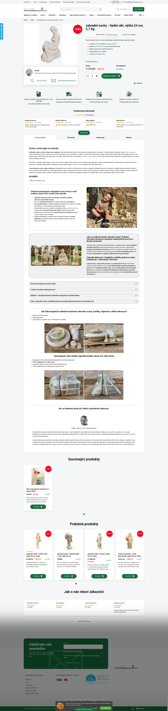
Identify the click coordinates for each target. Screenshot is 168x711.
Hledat (100, 9)
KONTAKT (68, 701)
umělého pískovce (111, 44)
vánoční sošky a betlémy (89, 156)
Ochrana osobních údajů (83, 2)
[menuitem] (31, 15)
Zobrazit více (84, 133)
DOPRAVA (88, 701)
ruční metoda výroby (100, 46)
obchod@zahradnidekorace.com (67, 80)
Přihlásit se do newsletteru (72, 662)
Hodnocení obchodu (54, 2)
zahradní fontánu (78, 164)
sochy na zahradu (130, 152)
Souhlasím (106, 708)
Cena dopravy (43, 2)
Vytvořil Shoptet (126, 708)
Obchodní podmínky (68, 2)
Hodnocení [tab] (100, 137)
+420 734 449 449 (41, 80)
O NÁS (78, 701)
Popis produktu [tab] (40, 137)
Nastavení (94, 708)
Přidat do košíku (109, 76)
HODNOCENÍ (99, 701)
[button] (84, 514)
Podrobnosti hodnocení (112, 34)
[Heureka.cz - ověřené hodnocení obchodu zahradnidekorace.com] (99, 679)
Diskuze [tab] (129, 137)
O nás (35, 2)
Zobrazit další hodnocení (84, 621)
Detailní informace (91, 61)
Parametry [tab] (71, 137)
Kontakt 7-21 (27, 2)
